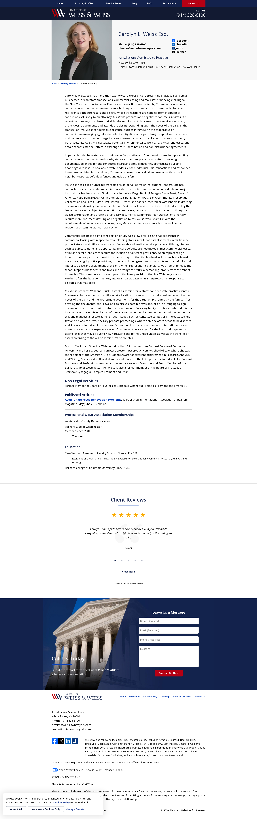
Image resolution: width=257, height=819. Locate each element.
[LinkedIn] (68, 741)
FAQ (149, 3)
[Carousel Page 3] (128, 560)
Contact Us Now (169, 673)
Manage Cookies (114, 769)
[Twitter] (61, 741)
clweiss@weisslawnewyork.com (140, 48)
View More (128, 571)
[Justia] (75, 741)
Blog (134, 3)
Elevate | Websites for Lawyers (182, 810)
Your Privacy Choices (71, 769)
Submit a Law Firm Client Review (128, 583)
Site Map (165, 696)
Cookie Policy (93, 769)
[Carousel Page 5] (142, 560)
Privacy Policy (150, 696)
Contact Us (194, 3)
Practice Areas (113, 3)
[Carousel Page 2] (121, 560)
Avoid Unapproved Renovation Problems (93, 399)
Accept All (16, 809)
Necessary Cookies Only (45, 809)
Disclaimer (134, 696)
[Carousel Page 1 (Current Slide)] (115, 560)
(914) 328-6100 (190, 15)
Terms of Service (182, 696)
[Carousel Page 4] (135, 560)
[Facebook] (55, 741)
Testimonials (169, 3)
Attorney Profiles (84, 3)
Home (60, 3)
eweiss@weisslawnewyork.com (71, 729)
